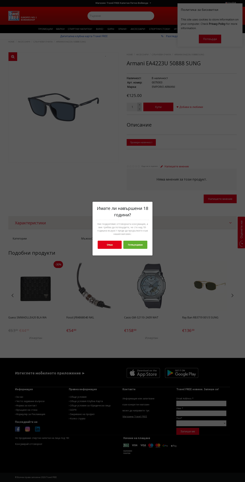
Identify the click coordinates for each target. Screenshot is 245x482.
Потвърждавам (135, 244)
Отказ (109, 244)
